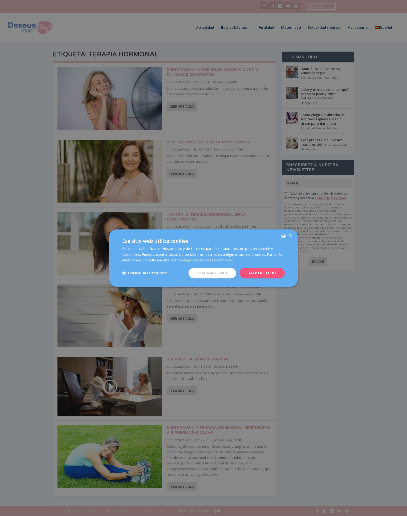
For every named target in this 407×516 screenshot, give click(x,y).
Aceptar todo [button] (262, 273)
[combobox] (283, 235)
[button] (144, 273)
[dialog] (203, 258)
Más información (219, 260)
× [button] (290, 235)
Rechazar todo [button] (212, 273)
